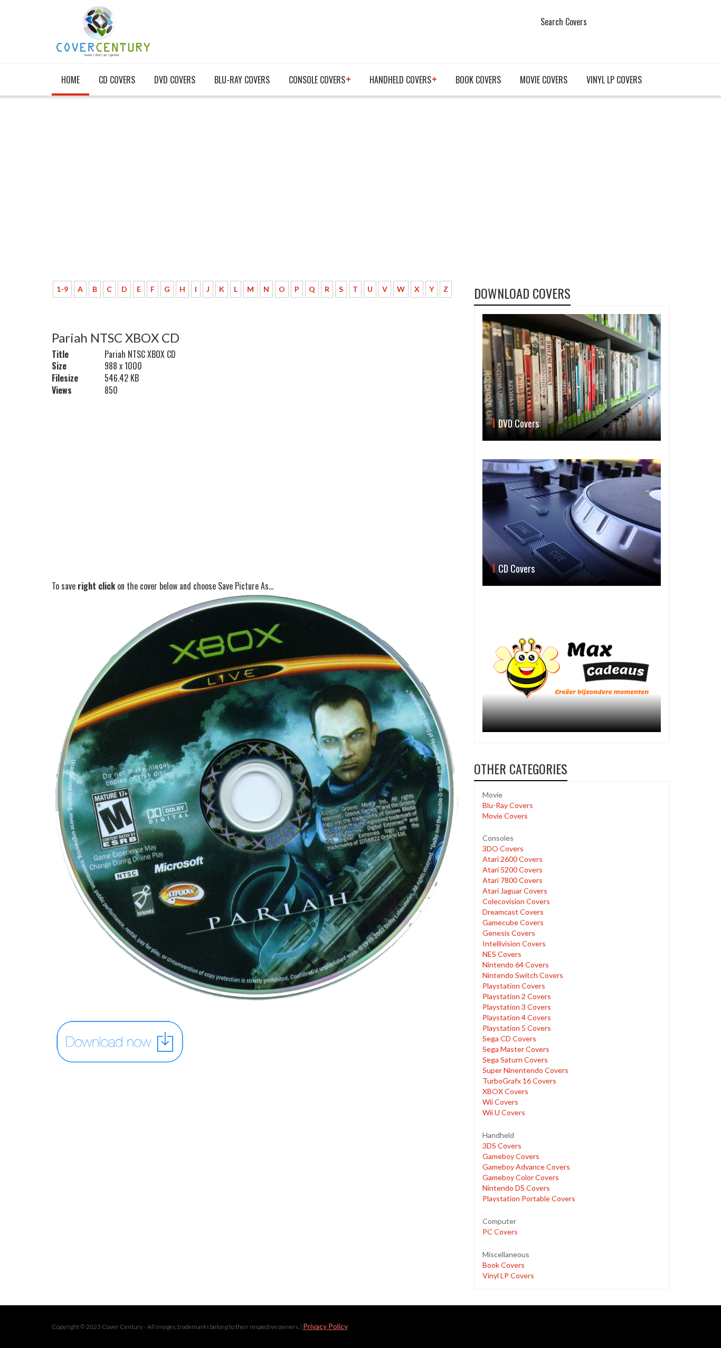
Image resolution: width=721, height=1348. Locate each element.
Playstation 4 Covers (516, 1017)
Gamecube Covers (513, 922)
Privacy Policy (325, 1326)
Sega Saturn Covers (515, 1059)
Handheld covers (400, 79)
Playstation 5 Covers (516, 1027)
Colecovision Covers (516, 901)
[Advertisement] (255, 194)
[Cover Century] (104, 30)
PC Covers (500, 1231)
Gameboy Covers (510, 1156)
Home (70, 79)
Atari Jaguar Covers (514, 890)
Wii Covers (500, 1101)
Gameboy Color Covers (520, 1177)
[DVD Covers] (571, 377)
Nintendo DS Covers (516, 1187)
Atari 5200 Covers (512, 869)
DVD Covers (174, 79)
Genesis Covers (508, 932)
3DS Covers (501, 1145)
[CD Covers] (571, 522)
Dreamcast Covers (513, 911)
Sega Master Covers (515, 1049)
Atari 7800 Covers (512, 880)
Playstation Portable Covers (528, 1198)
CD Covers (117, 79)
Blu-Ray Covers (242, 79)
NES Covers (501, 954)
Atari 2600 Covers (512, 859)
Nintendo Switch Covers (522, 975)
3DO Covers (503, 848)
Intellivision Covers (514, 943)
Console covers (317, 79)
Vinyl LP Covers (614, 79)
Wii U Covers (503, 1112)
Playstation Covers (513, 985)
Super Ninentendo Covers (525, 1070)
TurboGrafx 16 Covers (519, 1080)
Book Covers (478, 79)
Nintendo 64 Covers (515, 964)
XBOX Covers (505, 1091)
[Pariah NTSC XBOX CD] (120, 1041)
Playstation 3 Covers (516, 1006)
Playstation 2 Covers (516, 996)
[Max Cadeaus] (571, 668)
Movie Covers (543, 79)
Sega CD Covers (509, 1038)
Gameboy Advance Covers (526, 1166)
